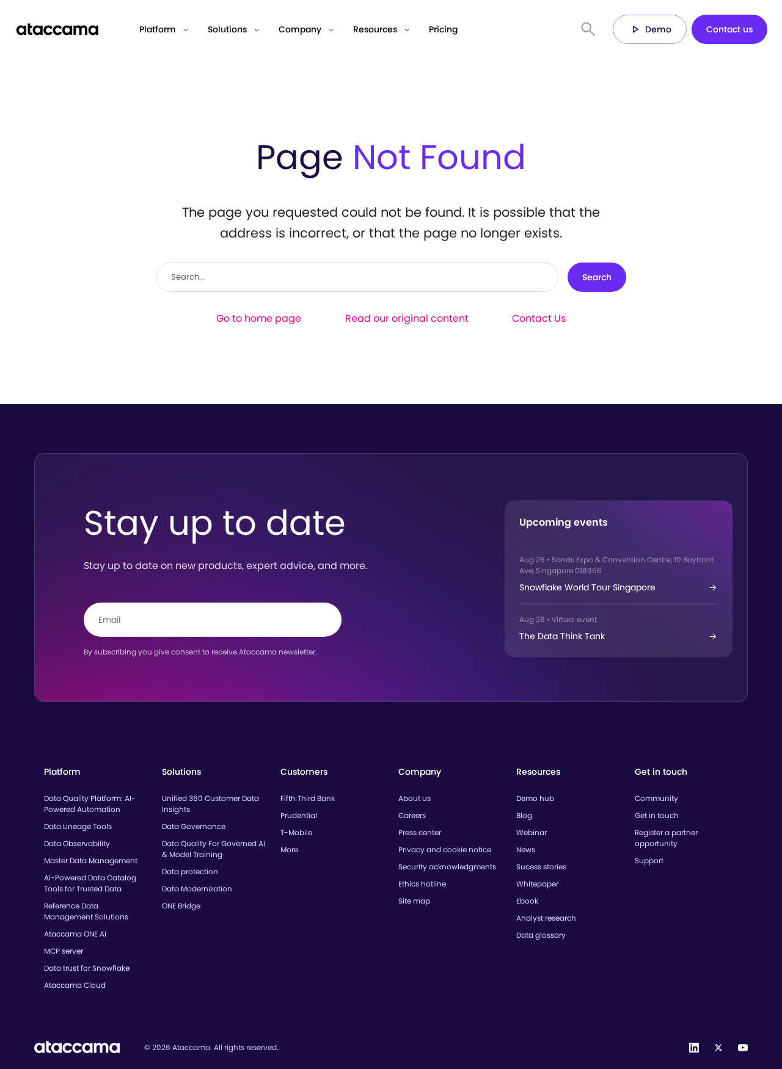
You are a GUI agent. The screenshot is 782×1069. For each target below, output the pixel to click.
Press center (419, 832)
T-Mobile (296, 832)
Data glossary (541, 935)
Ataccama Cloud (75, 985)
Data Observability (77, 843)
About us (414, 798)
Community (656, 798)
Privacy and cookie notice (444, 849)
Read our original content (407, 318)
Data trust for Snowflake (87, 968)
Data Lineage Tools (78, 826)
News (525, 849)
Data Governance (193, 826)
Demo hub (535, 798)
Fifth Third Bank (307, 798)
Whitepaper (537, 884)
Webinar (531, 832)
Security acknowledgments (447, 866)
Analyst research (546, 918)
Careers (412, 815)
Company (300, 29)
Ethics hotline (422, 884)
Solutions (227, 29)
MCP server (63, 951)
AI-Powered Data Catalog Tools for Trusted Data (90, 883)
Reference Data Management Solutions (86, 911)
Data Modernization (197, 888)
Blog (524, 815)
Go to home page (258, 318)
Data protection (190, 871)
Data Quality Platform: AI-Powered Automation (90, 803)
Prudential (298, 815)
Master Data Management (90, 860)
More (289, 849)
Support (649, 860)
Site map (414, 901)
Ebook (527, 901)
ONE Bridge (181, 905)
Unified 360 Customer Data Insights (210, 803)
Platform (157, 29)
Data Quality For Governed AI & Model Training (213, 849)
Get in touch (657, 815)
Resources (375, 29)
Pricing (443, 29)
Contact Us (539, 318)
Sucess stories (541, 866)
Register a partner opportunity (666, 838)
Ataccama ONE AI (75, 934)
